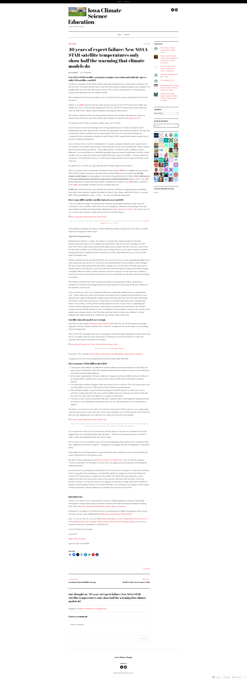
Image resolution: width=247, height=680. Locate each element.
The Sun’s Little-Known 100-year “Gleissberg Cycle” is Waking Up (168, 68)
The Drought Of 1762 (167, 80)
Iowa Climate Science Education (94, 16)
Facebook (126, 1)
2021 (81, 105)
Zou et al (131, 426)
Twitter (119, 1)
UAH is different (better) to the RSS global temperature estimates (116, 354)
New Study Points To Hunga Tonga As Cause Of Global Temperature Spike (169, 88)
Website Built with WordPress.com (123, 673)
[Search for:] (166, 126)
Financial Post (134, 118)
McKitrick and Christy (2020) (102, 323)
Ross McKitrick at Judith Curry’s (110, 460)
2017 (146, 179)
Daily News (72, 44)
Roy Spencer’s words (123, 209)
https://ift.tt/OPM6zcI (117, 348)
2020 (122, 170)
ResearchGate (118, 506)
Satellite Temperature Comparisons (92, 609)
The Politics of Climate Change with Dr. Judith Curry (167, 50)
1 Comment (146, 569)
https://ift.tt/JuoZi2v (77, 539)
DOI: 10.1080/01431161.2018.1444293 (96, 506)
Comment (143, 638)
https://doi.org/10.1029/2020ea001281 (116, 514)
